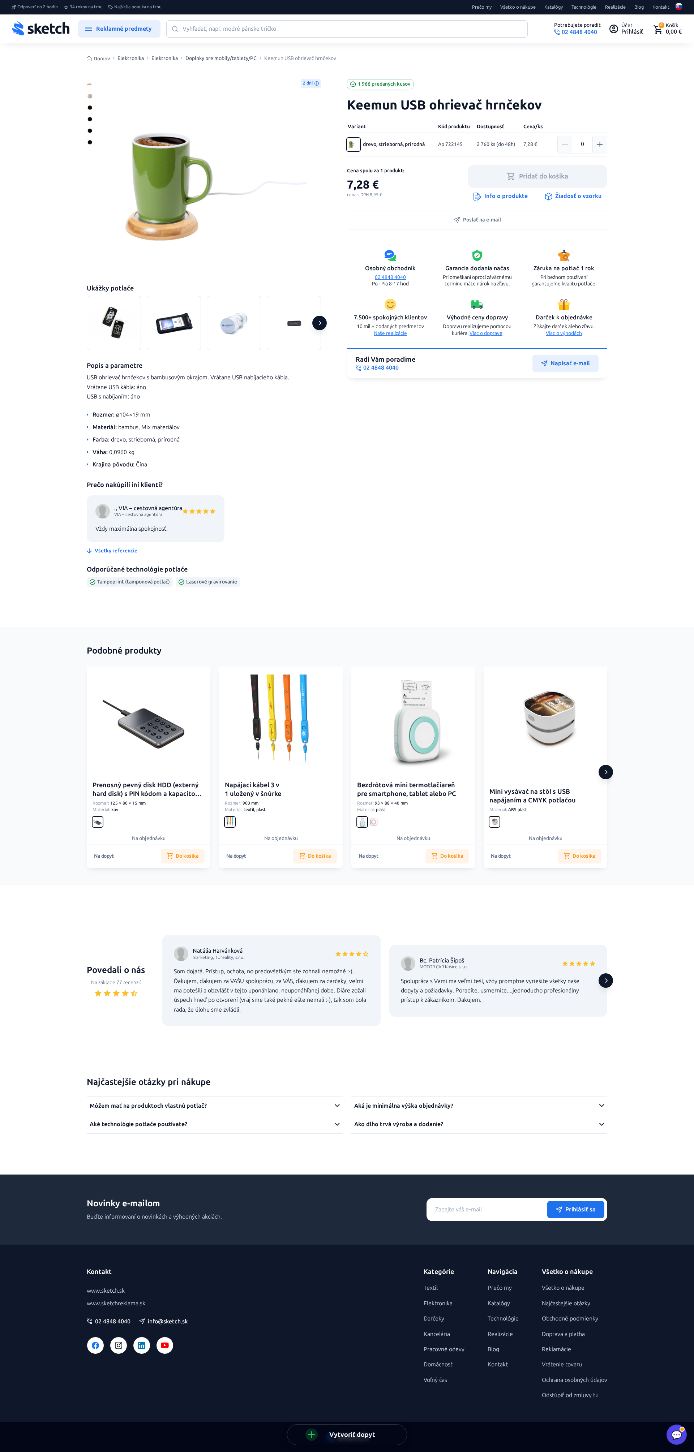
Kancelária (437, 1334)
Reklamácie (556, 1349)
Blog (639, 7)
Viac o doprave (486, 333)
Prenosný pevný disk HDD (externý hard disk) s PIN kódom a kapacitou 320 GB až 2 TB (146, 793)
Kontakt (660, 7)
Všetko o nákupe (518, 7)
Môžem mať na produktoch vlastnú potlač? (148, 1105)
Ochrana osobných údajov (574, 1379)
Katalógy (553, 7)
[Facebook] (95, 1345)
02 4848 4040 (390, 277)
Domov (102, 59)
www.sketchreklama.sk (116, 1303)
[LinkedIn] (141, 1345)
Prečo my (482, 7)
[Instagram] (118, 1345)
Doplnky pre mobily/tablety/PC (221, 58)
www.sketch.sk (106, 1290)
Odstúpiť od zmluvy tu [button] (570, 1395)
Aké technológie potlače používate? (138, 1124)
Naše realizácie (390, 333)
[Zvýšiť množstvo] (599, 144)
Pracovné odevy (444, 1349)
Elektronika (130, 58)
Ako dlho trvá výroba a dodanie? (398, 1124)
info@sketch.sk (168, 1321)
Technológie (583, 7)
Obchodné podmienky (570, 1318)
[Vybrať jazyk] (678, 7)
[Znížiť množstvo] (565, 144)
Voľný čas (435, 1379)
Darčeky (434, 1318)
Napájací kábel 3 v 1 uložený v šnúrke (253, 789)
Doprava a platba (563, 1334)
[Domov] (40, 29)
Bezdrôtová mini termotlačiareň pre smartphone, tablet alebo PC (406, 789)
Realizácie (615, 7)
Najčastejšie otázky (566, 1303)
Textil (431, 1287)
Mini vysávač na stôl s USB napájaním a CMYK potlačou (532, 796)
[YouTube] (165, 1345)
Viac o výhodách (564, 333)
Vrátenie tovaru (562, 1364)
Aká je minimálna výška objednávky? (403, 1105)
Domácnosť (438, 1364)
